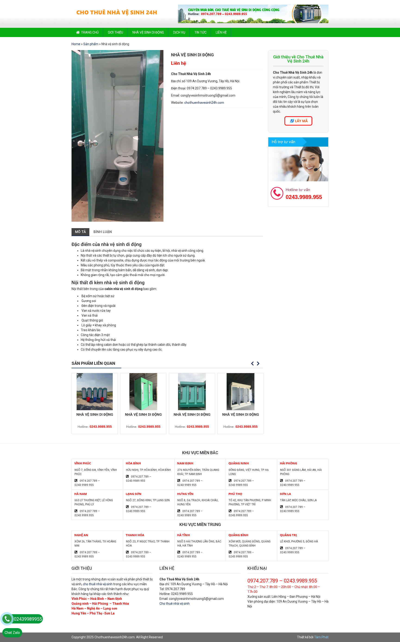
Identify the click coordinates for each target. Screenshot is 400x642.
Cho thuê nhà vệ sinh (174, 603)
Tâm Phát (321, 637)
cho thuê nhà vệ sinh (97, 584)
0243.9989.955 (304, 197)
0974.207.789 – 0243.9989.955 (87, 483)
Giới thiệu (115, 32)
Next (258, 363)
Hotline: (95, 426)
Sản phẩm (90, 44)
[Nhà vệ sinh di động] (95, 391)
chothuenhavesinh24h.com (204, 102)
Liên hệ (221, 32)
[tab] (80, 232)
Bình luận (103, 232)
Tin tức (200, 32)
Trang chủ (90, 32)
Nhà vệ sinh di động (148, 32)
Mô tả (80, 232)
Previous (252, 363)
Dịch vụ (179, 32)
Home (76, 44)
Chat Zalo (12, 632)
